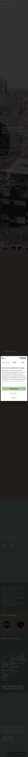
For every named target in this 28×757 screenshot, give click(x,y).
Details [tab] (14, 362)
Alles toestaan (14, 388)
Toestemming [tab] (5, 362)
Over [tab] (23, 362)
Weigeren (14, 397)
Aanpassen (13, 393)
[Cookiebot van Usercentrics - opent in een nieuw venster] (19, 358)
